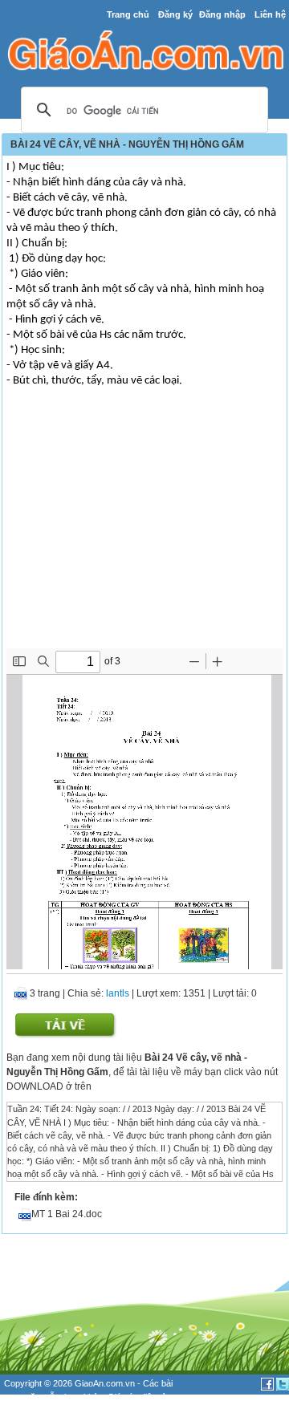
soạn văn (22, 1397)
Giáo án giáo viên (89, 1410)
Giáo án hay (27, 1410)
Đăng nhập (222, 14)
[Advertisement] (144, 528)
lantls (117, 993)
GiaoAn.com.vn (105, 1383)
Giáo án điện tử (137, 1397)
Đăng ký (175, 14)
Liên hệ (270, 14)
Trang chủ (128, 14)
